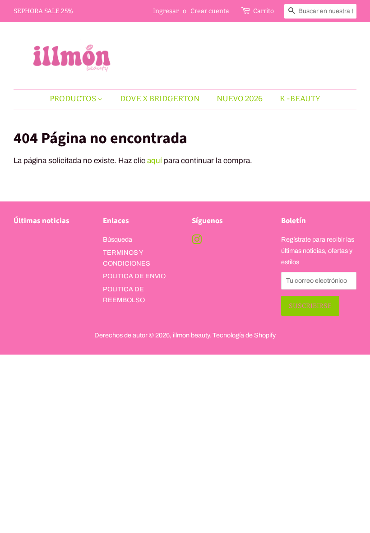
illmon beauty (191, 335)
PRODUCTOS (73, 98)
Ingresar (166, 11)
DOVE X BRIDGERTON (159, 98)
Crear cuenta (209, 11)
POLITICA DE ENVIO (134, 276)
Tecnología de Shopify (244, 335)
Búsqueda (117, 239)
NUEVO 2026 (240, 98)
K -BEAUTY (300, 98)
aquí (154, 160)
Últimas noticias (41, 220)
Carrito (263, 11)
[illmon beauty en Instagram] (197, 241)
